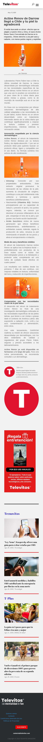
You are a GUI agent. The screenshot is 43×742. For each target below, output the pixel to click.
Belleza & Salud (20, 632)
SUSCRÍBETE (21, 727)
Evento (17, 677)
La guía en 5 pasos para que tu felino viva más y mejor (18, 628)
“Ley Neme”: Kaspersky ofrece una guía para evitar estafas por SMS (20, 543)
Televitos (24, 73)
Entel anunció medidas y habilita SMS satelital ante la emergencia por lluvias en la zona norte (19, 583)
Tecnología (18, 547)
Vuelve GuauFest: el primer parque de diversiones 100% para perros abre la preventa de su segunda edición (21, 670)
